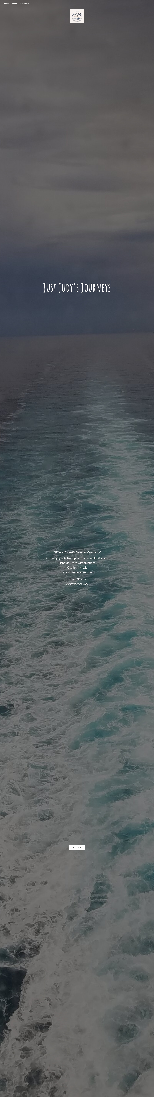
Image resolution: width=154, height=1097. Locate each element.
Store (6, 3)
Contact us (24, 3)
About (14, 3)
